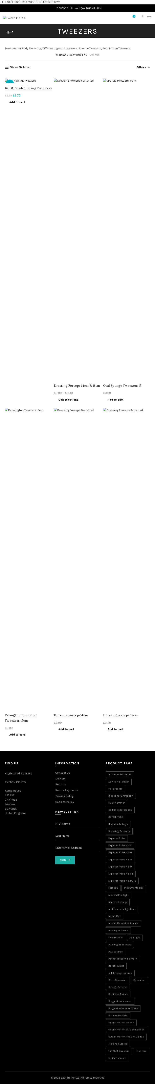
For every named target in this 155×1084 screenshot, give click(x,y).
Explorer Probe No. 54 (120, 873)
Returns (60, 784)
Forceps (113, 887)
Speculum (139, 980)
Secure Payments (66, 790)
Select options (68, 399)
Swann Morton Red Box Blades (126, 1036)
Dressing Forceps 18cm (120, 715)
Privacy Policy (64, 796)
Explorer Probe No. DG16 (122, 880)
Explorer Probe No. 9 (120, 866)
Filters (141, 67)
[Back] (10, 32)
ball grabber (115, 788)
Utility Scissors (117, 1058)
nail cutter (114, 916)
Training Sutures (117, 1043)
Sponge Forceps (117, 987)
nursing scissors (118, 930)
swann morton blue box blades (126, 1029)
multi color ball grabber (121, 909)
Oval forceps (116, 937)
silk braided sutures (120, 973)
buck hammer (116, 802)
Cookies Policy (64, 802)
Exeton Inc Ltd (70, 1077)
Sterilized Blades (118, 994)
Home (62, 54)
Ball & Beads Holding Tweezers (28, 88)
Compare (97, 89)
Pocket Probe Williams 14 (122, 958)
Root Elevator (116, 965)
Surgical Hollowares (120, 1001)
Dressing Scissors (119, 831)
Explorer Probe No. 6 (120, 852)
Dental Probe (115, 817)
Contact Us (62, 772)
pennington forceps (119, 944)
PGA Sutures (115, 951)
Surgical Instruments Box (123, 1008)
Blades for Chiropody (120, 795)
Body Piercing (77, 54)
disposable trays (118, 824)
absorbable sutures (119, 774)
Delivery (60, 778)
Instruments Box (133, 887)
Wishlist (134, 16)
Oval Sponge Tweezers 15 (122, 386)
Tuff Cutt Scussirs (118, 1051)
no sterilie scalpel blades (123, 923)
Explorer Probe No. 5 (120, 845)
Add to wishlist (48, 82)
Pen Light (135, 937)
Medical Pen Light (118, 895)
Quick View (97, 96)
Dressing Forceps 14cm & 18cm (77, 386)
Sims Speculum (117, 980)
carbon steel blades (120, 809)
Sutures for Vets (118, 1015)
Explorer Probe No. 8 (120, 859)
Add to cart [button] (17, 102)
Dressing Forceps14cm (71, 715)
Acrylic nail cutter (118, 781)
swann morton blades (121, 1022)
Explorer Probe (116, 838)
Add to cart (66, 729)
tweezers (141, 1051)
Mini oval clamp (117, 902)
